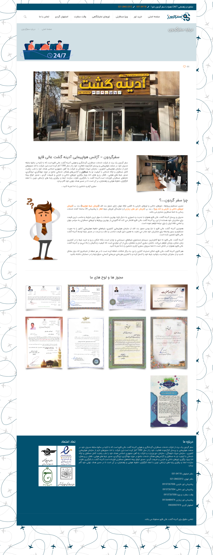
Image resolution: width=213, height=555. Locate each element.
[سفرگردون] (178, 16)
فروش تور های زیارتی (134, 209)
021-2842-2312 (125, 7)
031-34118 (141, 7)
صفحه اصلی (47, 29)
